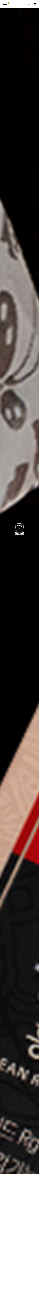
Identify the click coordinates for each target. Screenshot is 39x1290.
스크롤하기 (19, 1167)
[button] (34, 4)
